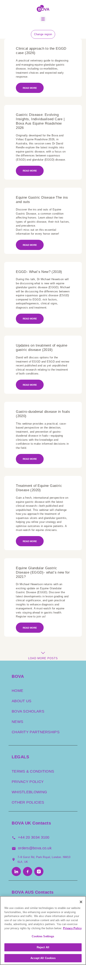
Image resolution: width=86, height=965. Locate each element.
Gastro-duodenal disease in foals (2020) (43, 414)
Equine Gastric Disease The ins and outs (42, 200)
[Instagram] (38, 871)
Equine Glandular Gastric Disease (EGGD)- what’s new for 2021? (43, 572)
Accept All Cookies (42, 958)
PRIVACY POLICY (28, 781)
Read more (30, 88)
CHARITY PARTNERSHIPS (35, 732)
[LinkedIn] (16, 871)
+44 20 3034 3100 (33, 837)
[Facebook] (27, 871)
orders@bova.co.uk (35, 848)
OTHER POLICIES (28, 802)
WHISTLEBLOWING (29, 792)
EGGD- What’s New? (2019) (39, 272)
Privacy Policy (72, 928)
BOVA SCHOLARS (28, 711)
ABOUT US (21, 701)
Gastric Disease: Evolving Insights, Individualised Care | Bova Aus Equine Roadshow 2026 (40, 121)
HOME (17, 691)
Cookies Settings (43, 936)
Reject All (43, 947)
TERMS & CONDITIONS (33, 771)
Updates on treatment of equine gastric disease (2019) (41, 347)
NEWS (17, 722)
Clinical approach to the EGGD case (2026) (41, 51)
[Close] (81, 901)
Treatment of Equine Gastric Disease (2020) (39, 488)
